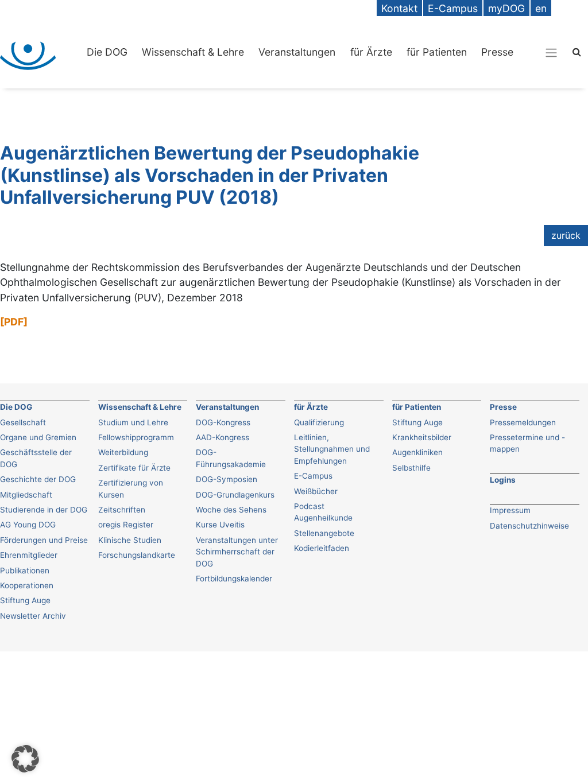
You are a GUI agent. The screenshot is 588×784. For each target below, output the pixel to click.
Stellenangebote (324, 533)
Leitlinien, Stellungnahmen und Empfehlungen (332, 449)
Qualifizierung (319, 422)
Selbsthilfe (411, 467)
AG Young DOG (28, 524)
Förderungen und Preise (44, 540)
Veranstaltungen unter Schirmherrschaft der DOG (237, 551)
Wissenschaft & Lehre (193, 52)
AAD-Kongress (222, 437)
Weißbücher (316, 491)
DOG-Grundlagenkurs (235, 494)
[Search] (577, 51)
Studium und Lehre (133, 422)
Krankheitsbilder (421, 437)
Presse (497, 52)
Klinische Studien (129, 540)
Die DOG (107, 52)
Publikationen (24, 570)
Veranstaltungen (296, 52)
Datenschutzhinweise (529, 525)
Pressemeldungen (523, 422)
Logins (503, 479)
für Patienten (437, 52)
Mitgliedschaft (26, 494)
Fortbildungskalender (234, 578)
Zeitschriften (121, 509)
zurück (566, 235)
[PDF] (14, 322)
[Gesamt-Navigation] (551, 52)
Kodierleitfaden (321, 548)
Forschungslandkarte (136, 555)
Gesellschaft (23, 422)
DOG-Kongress (223, 422)
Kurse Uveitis (220, 524)
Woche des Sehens (231, 509)
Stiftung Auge (25, 600)
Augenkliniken (417, 452)
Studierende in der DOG (43, 509)
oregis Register (125, 524)
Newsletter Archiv (33, 615)
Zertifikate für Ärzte (134, 467)
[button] (25, 758)
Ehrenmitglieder (28, 555)
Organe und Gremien (38, 437)
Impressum (510, 510)
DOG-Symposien (226, 479)
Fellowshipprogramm (136, 437)
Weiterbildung (123, 452)
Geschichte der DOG (38, 479)
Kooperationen (26, 585)
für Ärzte (371, 52)
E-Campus (313, 475)
